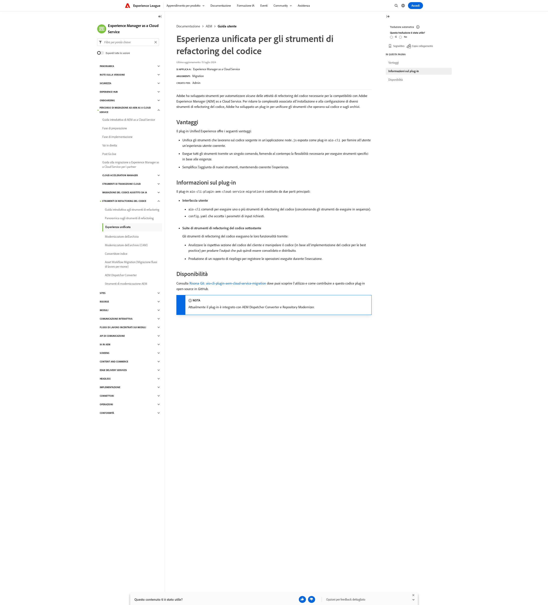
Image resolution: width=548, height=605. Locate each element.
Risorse (104, 301)
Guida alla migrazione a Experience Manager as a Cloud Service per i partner (130, 164)
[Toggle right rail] (388, 16)
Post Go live (109, 154)
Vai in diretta (109, 145)
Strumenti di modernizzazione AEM (126, 284)
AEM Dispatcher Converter (121, 275)
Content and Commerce (114, 361)
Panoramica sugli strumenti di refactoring (129, 218)
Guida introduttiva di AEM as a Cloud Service (128, 120)
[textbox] (128, 42)
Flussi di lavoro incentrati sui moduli (123, 327)
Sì (396, 36)
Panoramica (107, 66)
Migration (198, 76)
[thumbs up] (302, 599)
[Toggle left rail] (160, 16)
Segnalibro (398, 46)
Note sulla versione (112, 74)
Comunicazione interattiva (116, 318)
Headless (105, 378)
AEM (209, 26)
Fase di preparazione (114, 128)
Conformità (107, 412)
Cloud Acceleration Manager (120, 175)
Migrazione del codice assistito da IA (124, 192)
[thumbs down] (311, 599)
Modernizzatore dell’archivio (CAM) (126, 245)
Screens (104, 353)
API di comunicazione (112, 335)
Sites (103, 293)
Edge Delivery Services (113, 370)
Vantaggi (393, 62)
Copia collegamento (422, 46)
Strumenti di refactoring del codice (124, 201)
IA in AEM (105, 344)
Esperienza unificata (118, 227)
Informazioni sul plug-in (403, 71)
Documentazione (188, 26)
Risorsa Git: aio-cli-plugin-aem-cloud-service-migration (227, 283)
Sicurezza (105, 83)
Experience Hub (109, 91)
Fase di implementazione (117, 137)
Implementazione (110, 387)
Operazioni (106, 404)
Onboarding (107, 100)
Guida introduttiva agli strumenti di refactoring (132, 210)
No (405, 36)
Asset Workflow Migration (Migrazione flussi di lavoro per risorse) (131, 264)
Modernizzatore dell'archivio (122, 236)
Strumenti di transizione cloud (121, 183)
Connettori (107, 395)
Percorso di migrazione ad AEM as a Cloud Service (125, 110)
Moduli (104, 310)
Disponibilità (395, 80)
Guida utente (227, 26)
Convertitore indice (116, 254)
